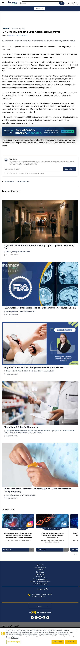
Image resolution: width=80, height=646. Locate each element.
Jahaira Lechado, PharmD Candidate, (17, 433)
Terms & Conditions (40, 579)
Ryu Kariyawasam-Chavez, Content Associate (20, 311)
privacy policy (40, 173)
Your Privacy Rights (40, 584)
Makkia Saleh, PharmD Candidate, (39, 431)
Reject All (71, 642)
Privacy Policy (40, 577)
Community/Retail (8, 181)
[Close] (77, 630)
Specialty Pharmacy (22, 181)
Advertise (40, 570)
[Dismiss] (74, 129)
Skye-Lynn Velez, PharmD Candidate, (63, 431)
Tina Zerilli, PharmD (35, 433)
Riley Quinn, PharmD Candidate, (16, 431)
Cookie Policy (15, 638)
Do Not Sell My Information (40, 581)
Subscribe (68, 169)
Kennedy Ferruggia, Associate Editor (18, 252)
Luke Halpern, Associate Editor (44, 371)
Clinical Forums (40, 567)
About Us (40, 565)
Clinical (38, 9)
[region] (40, 636)
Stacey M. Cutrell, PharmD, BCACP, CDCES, (19, 371)
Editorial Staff (40, 574)
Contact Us (40, 572)
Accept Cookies (58, 642)
